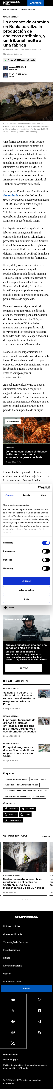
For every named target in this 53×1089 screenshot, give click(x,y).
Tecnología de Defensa (15, 942)
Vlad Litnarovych (18, 74)
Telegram (30, 809)
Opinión (7, 973)
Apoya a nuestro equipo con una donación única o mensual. (26, 646)
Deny (26, 599)
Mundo (6, 957)
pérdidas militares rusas (15, 779)
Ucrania (34, 779)
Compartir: (9, 803)
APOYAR (24, 668)
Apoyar (26, 988)
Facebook (13, 809)
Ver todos (45, 836)
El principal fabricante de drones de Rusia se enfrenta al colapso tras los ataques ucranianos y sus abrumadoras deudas (19, 725)
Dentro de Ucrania (12, 981)
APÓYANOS (36, 3)
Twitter (13, 814)
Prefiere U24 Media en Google (21, 60)
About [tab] (43, 495)
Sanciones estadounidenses (16, 796)
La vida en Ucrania (12, 965)
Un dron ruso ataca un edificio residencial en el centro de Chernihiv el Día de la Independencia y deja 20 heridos (23, 883)
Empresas (9, 447)
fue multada (11, 195)
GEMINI (11, 607)
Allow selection (26, 590)
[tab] (22, 899)
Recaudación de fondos (27, 785)
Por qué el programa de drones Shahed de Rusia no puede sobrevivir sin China (18, 751)
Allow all (26, 581)
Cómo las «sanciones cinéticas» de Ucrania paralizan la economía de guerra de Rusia (26, 454)
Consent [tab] (9, 495)
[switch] (46, 551)
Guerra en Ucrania (11, 875)
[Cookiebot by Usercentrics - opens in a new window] (38, 488)
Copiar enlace (15, 820)
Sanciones (9, 785)
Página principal (10, 9)
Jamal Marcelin (17, 67)
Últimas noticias (27, 9)
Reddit (27, 814)
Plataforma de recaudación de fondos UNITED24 (26, 790)
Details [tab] (26, 495)
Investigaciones (11, 949)
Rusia (43, 779)
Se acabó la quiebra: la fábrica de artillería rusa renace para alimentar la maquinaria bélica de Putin (19, 698)
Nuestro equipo (10, 1059)
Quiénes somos (10, 1054)
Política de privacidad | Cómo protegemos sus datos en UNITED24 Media (25, 1066)
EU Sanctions (39, 796)
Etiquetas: (9, 773)
